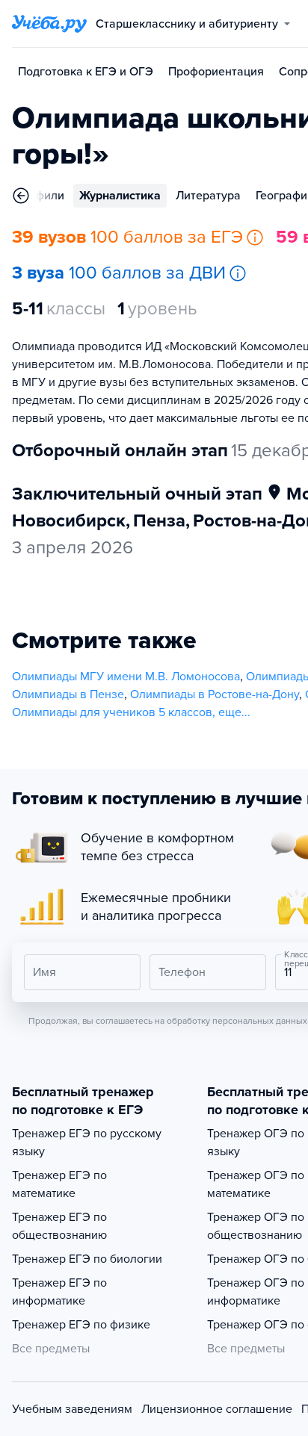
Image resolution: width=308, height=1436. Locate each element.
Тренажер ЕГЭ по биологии (87, 1259)
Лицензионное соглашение (216, 1409)
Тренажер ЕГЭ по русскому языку (86, 1142)
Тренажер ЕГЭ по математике (59, 1184)
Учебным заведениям (72, 1409)
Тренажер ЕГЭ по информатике (59, 1291)
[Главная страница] (49, 24)
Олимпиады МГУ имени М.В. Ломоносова (126, 676)
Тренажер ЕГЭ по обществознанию (59, 1226)
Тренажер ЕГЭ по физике (81, 1324)
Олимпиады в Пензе (68, 694)
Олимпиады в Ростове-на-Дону (214, 694)
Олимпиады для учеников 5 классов (112, 712)
